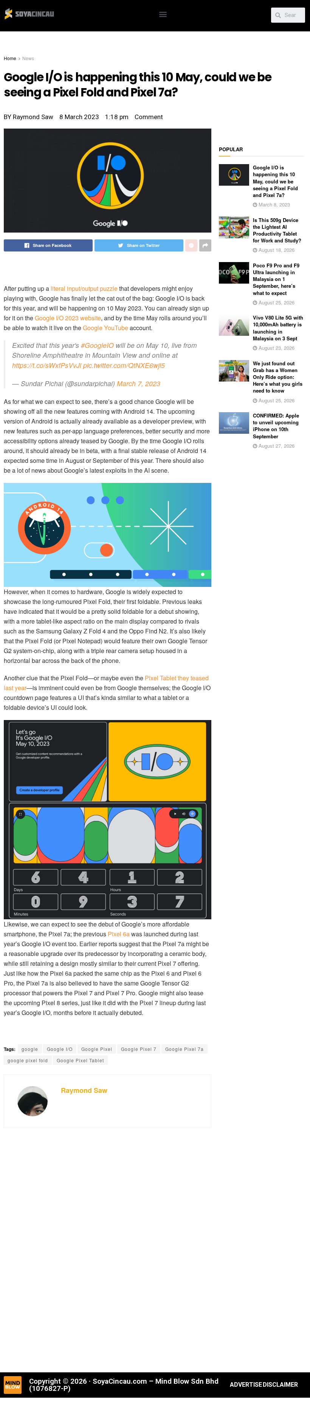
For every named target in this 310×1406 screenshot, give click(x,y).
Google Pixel (96, 1049)
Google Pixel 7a (184, 1049)
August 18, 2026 (275, 249)
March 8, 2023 (273, 204)
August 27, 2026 (275, 445)
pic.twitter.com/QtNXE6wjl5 (124, 365)
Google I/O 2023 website (68, 317)
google (30, 1049)
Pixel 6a (119, 934)
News (28, 58)
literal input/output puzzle (84, 288)
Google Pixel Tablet (80, 1060)
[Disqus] (107, 1249)
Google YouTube (105, 327)
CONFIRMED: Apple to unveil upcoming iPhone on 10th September (276, 426)
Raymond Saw (84, 1090)
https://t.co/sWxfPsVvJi (46, 365)
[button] (163, 14)
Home (10, 58)
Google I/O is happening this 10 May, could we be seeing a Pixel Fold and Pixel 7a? (275, 181)
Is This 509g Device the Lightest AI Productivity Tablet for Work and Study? (277, 230)
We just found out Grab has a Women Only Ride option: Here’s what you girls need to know (277, 377)
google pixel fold (28, 1060)
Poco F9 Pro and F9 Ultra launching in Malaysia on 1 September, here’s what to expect (276, 279)
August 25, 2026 (275, 302)
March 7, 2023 (138, 383)
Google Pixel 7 (139, 1049)
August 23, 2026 (275, 347)
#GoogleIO (97, 345)
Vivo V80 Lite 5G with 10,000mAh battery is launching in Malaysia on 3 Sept (278, 328)
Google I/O (60, 1049)
